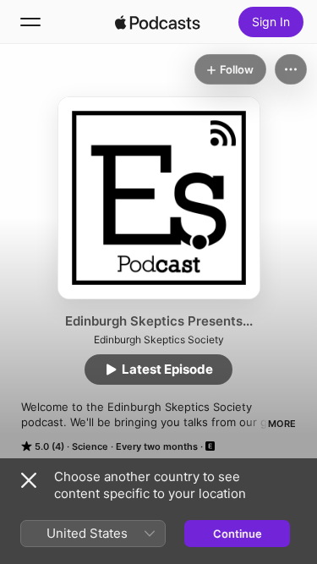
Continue (237, 533)
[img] (158, 22)
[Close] (28, 480)
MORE (282, 424)
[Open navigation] (30, 22)
